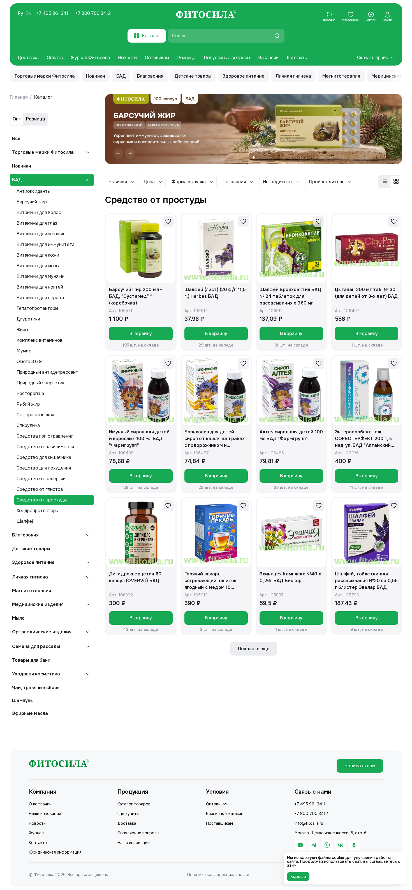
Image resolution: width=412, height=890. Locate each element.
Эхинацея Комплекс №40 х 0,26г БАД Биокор (290, 577)
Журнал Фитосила (90, 58)
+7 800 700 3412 (93, 13)
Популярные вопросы (227, 58)
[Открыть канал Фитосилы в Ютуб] (300, 845)
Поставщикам (219, 823)
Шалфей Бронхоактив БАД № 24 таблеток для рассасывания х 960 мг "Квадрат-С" (290, 296)
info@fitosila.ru (309, 823)
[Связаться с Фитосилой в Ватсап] (327, 845)
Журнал (36, 832)
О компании (40, 804)
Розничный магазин (224, 813)
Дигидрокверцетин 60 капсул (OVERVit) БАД (135, 577)
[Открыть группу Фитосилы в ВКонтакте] (340, 845)
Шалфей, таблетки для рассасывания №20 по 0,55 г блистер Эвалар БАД (366, 580)
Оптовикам (157, 58)
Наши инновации (45, 813)
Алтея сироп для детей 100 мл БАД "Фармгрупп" (291, 435)
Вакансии (268, 58)
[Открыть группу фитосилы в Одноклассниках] (354, 845)
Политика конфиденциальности (218, 874)
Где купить (128, 813)
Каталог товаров (134, 804)
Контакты (297, 58)
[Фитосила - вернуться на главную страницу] (206, 15)
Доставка (28, 58)
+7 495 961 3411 (53, 13)
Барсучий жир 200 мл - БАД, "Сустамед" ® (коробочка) (135, 296)
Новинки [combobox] (117, 182)
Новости (127, 58)
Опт (17, 119)
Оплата (55, 58)
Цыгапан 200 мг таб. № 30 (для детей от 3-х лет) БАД (366, 293)
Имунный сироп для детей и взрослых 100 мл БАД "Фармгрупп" (139, 438)
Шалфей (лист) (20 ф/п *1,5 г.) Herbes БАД (215, 293)
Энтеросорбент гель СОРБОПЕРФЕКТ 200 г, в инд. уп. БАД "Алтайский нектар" (363, 439)
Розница (186, 58)
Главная (19, 97)
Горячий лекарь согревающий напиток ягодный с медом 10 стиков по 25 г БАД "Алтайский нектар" (210, 581)
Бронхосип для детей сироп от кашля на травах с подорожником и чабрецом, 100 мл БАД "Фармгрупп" (214, 439)
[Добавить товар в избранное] (168, 221)
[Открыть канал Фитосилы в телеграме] (313, 845)
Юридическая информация (55, 852)
